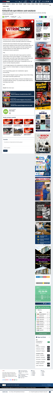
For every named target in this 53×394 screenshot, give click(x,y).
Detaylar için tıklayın (43, 333)
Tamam (47, 387)
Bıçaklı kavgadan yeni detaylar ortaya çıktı (39, 38)
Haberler (4, 8)
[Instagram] (9, 380)
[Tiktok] (15, 380)
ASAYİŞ (8, 8)
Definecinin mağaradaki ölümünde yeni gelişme (7, 125)
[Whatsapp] (16, 380)
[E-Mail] (10, 113)
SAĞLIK (33, 4)
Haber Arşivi (22, 377)
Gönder (5, 150)
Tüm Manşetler (22, 375)
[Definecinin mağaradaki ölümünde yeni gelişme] (8, 121)
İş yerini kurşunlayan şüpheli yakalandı (28, 134)
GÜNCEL (13, 4)
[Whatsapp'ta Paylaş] (44, 17)
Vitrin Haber (12, 110)
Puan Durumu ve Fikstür (24, 374)
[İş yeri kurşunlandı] (8, 130)
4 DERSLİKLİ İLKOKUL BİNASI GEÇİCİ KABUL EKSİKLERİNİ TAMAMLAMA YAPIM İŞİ (39, 29)
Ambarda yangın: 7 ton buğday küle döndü (18, 135)
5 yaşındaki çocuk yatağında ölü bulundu (18, 125)
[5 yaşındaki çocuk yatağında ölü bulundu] (18, 121)
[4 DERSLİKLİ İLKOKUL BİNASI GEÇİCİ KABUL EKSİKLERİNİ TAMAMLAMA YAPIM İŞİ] (39, 24)
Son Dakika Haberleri (23, 376)
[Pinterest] (7, 380)
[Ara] (50, 1)
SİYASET (20, 4)
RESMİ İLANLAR (45, 4)
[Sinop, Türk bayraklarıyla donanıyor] (46, 24)
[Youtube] (13, 380)
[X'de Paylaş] (42, 17)
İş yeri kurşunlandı (6, 134)
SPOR (40, 4)
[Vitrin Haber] (5, 111)
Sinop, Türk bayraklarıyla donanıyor (45, 27)
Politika (28, 4)
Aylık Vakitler (39, 300)
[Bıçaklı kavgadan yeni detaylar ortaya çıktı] (39, 35)
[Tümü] (49, 21)
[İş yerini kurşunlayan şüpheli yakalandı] (28, 130)
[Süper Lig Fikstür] (49, 337)
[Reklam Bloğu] (43, 51)
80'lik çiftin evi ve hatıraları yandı (27, 125)
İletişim (33, 370)
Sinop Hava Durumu (23, 370)
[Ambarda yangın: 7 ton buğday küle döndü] (18, 130)
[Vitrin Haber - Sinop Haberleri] (6, 1)
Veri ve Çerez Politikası (40, 387)
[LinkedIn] (11, 380)
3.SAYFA (9, 4)
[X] (5, 380)
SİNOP (36, 4)
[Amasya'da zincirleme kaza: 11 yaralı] (46, 35)
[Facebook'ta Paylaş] (40, 17)
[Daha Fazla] (46, 17)
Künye (43, 370)
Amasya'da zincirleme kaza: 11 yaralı (46, 38)
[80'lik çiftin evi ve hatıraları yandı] (28, 121)
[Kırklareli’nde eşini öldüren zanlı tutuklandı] (18, 28)
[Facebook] (3, 380)
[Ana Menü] (50, 5)
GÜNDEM (4, 4)
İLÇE (17, 4)
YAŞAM (24, 4)
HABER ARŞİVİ (6, 6)
